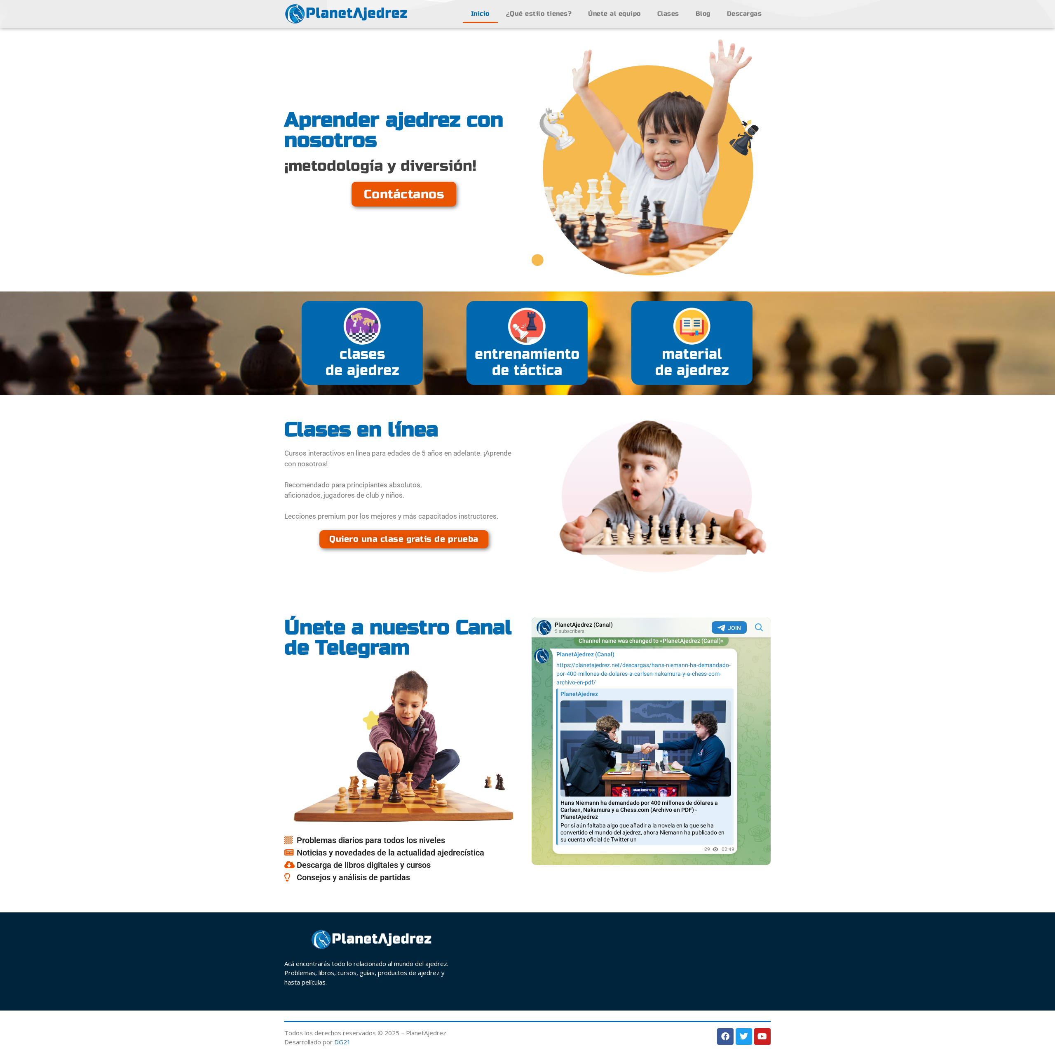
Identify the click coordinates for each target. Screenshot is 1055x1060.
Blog (703, 13)
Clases (668, 13)
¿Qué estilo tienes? (539, 13)
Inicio (480, 13)
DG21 (342, 1042)
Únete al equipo (614, 13)
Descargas (744, 13)
